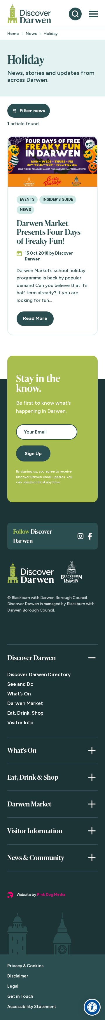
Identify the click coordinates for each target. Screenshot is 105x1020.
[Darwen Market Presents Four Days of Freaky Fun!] (52, 162)
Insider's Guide (58, 199)
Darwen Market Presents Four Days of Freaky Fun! (48, 232)
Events (27, 199)
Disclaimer (17, 976)
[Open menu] (93, 14)
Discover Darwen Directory (39, 674)
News (31, 33)
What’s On (19, 694)
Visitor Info (20, 722)
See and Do (20, 684)
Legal (12, 986)
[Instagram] (80, 536)
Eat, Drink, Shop (25, 713)
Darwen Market (25, 703)
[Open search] (75, 14)
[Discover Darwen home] (29, 13)
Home (13, 33)
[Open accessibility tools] (92, 1007)
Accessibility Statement (31, 1006)
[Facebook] (90, 536)
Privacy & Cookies (25, 965)
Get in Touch (20, 996)
